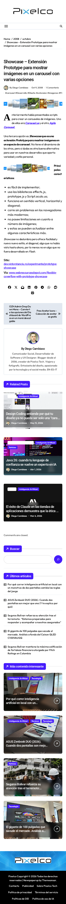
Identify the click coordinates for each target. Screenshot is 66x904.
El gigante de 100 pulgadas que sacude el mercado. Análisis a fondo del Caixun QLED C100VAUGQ (32, 634)
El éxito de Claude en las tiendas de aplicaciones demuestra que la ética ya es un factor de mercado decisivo (32, 511)
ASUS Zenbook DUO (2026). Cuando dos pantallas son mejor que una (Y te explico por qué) (33, 603)
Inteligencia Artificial (28, 396)
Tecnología (36, 678)
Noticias (12, 447)
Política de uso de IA (43, 898)
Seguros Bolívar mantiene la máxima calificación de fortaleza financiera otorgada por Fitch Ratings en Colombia (35, 650)
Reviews (35, 721)
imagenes (53, 93)
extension (42, 93)
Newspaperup (31, 880)
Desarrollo (22, 93)
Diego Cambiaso (35, 348)
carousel (11, 93)
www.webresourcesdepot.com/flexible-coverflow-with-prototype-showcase (30, 274)
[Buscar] (58, 559)
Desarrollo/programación (17, 55)
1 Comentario (52, 87)
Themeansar (49, 880)
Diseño (36, 55)
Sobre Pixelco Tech (47, 885)
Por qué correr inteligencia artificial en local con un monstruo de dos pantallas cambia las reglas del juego (35, 588)
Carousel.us (32, 123)
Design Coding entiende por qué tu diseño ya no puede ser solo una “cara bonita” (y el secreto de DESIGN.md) (32, 418)
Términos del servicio (46, 892)
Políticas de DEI (20, 898)
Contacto (14, 885)
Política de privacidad (20, 892)
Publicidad (28, 885)
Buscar (14, 549)
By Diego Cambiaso (19, 87)
